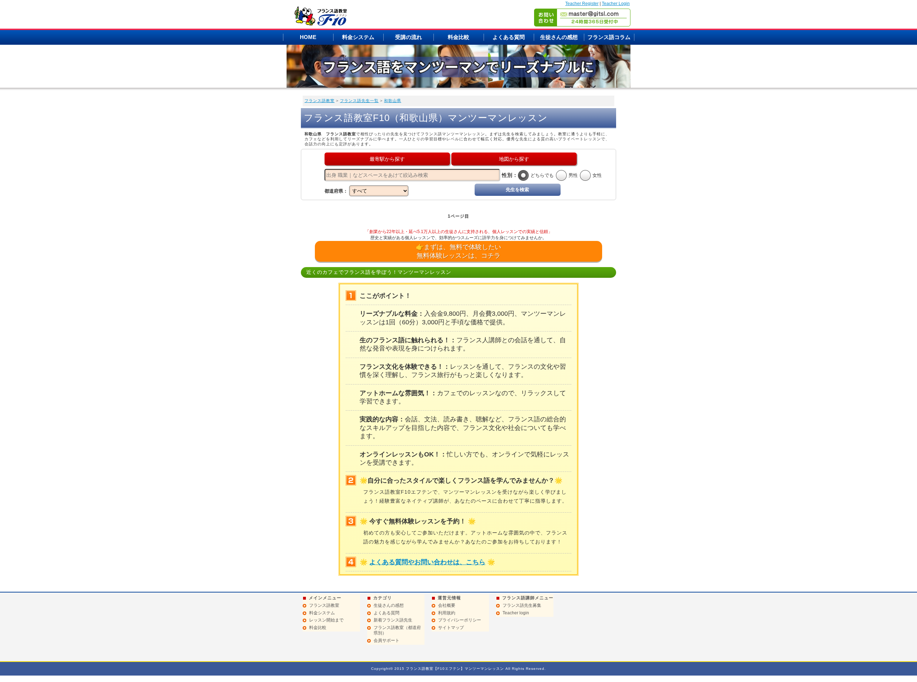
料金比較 (458, 37)
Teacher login (516, 612)
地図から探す (514, 159)
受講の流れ (408, 37)
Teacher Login (616, 3)
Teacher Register (582, 3)
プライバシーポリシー (459, 620)
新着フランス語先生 (393, 620)
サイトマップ (451, 627)
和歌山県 (392, 100)
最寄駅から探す (387, 159)
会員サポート (386, 640)
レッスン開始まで (326, 620)
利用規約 (446, 612)
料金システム (358, 37)
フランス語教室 (319, 100)
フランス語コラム (608, 37)
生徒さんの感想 (559, 37)
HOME (308, 37)
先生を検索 (517, 189)
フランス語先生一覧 (359, 100)
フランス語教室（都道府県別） (397, 630)
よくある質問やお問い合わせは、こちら (427, 562)
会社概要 (446, 605)
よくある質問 (509, 37)
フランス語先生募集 (522, 605)
